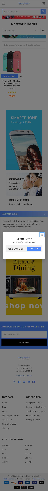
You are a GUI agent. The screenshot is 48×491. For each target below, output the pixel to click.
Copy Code (34, 248)
